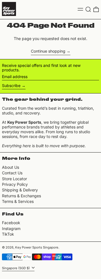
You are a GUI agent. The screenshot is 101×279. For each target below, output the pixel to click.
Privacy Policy (15, 184)
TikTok (8, 234)
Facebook (11, 223)
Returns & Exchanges (21, 195)
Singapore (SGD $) (16, 268)
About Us (10, 167)
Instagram (11, 228)
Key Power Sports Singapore (36, 247)
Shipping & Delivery (20, 189)
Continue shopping (48, 51)
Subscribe (11, 85)
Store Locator (14, 178)
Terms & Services (18, 201)
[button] (88, 9)
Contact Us (12, 172)
